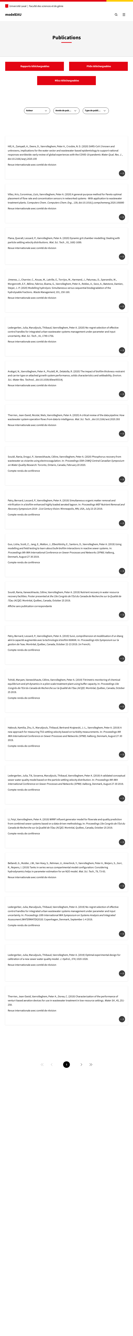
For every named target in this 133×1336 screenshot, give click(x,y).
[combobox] (37, 110)
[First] (42, 1064)
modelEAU (13, 14)
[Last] (90, 1064)
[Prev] (51, 1064)
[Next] (81, 1064)
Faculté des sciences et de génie (46, 6)
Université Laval (17, 6)
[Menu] (124, 14)
